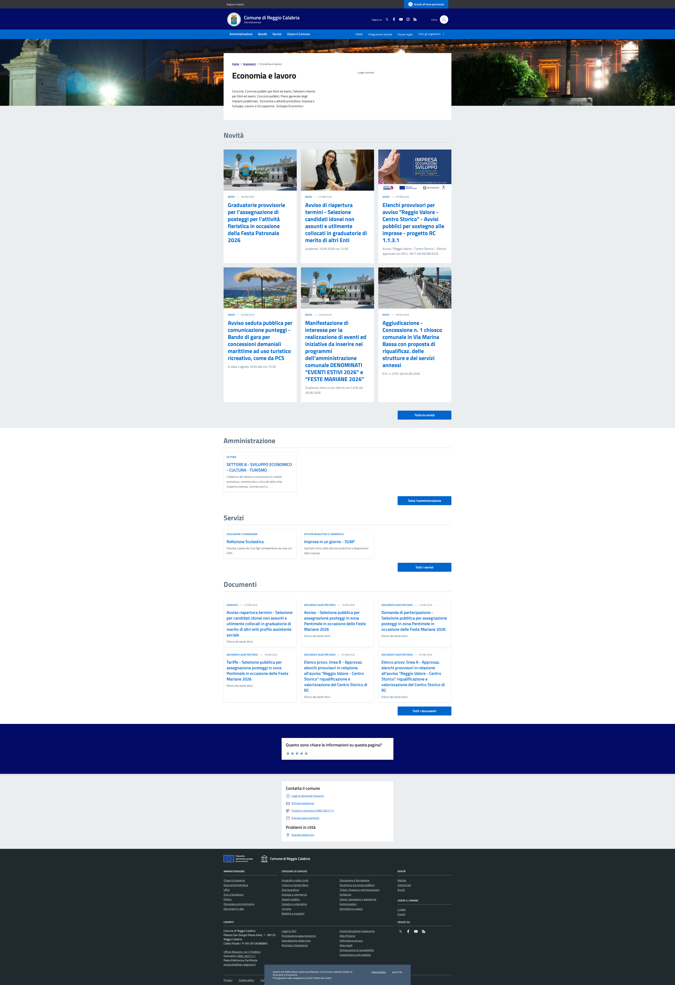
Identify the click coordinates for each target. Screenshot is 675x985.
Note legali (346, 945)
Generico (232, 605)
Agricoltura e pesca (351, 909)
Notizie (402, 880)
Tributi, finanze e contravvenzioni (360, 890)
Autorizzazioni (348, 904)
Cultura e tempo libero (295, 885)
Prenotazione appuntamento (299, 936)
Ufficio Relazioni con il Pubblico (242, 952)
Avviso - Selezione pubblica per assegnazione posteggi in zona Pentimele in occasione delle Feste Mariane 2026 (335, 621)
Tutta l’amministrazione (424, 500)
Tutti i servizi (424, 567)
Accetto (397, 972)
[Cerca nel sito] (444, 19)
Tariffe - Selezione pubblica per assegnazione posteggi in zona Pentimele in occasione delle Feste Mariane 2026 (257, 670)
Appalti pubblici (291, 899)
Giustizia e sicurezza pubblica (357, 885)
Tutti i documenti (424, 711)
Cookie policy (246, 980)
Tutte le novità (425, 415)
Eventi (401, 914)
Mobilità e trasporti (293, 913)
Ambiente (345, 894)
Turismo (286, 909)
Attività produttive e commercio (324, 534)
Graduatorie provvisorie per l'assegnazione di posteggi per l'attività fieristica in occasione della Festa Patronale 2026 (256, 222)
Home (235, 64)
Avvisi (308, 197)
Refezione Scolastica (245, 541)
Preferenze (379, 972)
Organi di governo (234, 880)
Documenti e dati (234, 909)
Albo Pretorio (347, 936)
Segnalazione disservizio (296, 940)
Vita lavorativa (290, 890)
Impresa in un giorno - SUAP (329, 541)
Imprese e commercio (294, 894)
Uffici (227, 890)
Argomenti (249, 64)
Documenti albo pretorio (319, 605)
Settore (231, 457)
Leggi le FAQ (289, 931)
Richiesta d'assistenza (295, 945)
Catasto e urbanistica (294, 904)
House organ (405, 34)
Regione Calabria (235, 4)
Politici (228, 899)
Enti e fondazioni (234, 894)
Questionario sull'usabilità (355, 955)
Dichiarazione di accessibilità (357, 950)
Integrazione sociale (380, 34)
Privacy (228, 980)
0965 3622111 (246, 956)
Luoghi (402, 909)
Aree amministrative (236, 885)
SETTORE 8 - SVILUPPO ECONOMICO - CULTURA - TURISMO (259, 467)
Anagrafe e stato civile (295, 880)
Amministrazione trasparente (357, 931)
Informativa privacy (351, 940)
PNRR (359, 34)
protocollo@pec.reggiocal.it (240, 964)
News (231, 197)
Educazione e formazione (242, 534)
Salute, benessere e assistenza (358, 899)
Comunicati (404, 885)
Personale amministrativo (239, 904)
